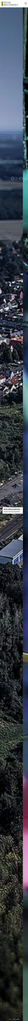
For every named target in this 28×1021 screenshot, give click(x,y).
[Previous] (1, 510)
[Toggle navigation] (25, 4)
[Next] (27, 510)
